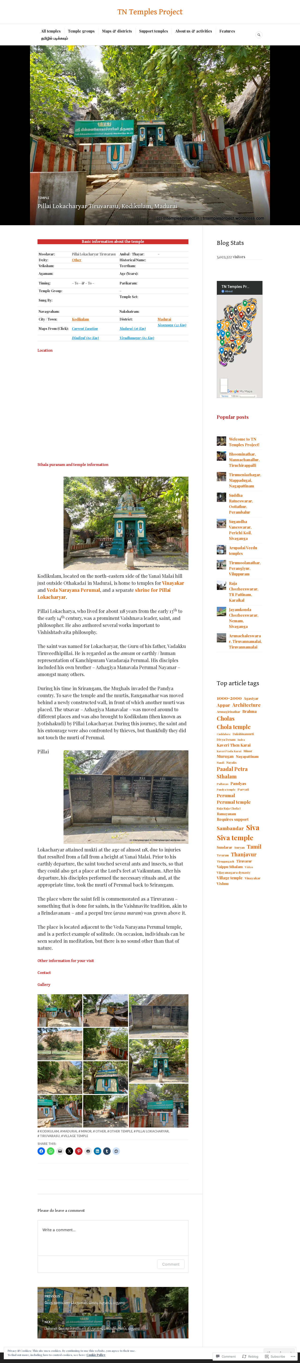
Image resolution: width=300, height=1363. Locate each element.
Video (249, 867)
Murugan (225, 756)
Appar (223, 705)
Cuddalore (224, 734)
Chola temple (234, 726)
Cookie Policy (95, 1355)
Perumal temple (234, 802)
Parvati (243, 789)
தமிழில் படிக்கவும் (54, 38)
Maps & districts (117, 31)
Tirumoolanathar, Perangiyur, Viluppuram (245, 568)
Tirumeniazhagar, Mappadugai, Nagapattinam (245, 480)
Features (227, 31)
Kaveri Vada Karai (229, 751)
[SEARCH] (258, 34)
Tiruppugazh (225, 861)
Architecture (246, 705)
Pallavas (222, 784)
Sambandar (230, 828)
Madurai (69, 1131)
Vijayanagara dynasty (234, 872)
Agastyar (251, 698)
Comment (171, 1264)
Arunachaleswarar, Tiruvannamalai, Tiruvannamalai (245, 641)
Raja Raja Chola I (228, 808)
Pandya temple (226, 789)
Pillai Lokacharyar (152, 1131)
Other (100, 1131)
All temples (51, 31)
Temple (43, 198)
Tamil (254, 846)
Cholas (226, 718)
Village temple (75, 1136)
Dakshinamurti (243, 734)
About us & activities (193, 31)
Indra (241, 739)
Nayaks (231, 762)
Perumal (226, 795)
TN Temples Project (150, 12)
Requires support (232, 819)
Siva (252, 827)
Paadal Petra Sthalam (232, 773)
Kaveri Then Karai (234, 745)
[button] (60, 1010)
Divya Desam (226, 739)
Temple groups (81, 31)
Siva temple (235, 837)
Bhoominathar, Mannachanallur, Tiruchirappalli (244, 460)
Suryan (239, 847)
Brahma (249, 711)
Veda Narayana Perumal (73, 590)
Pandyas (238, 783)
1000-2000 (229, 698)
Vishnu (223, 883)
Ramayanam (226, 814)
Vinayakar (173, 583)
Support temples (153, 31)
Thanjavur (244, 854)
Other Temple (120, 1131)
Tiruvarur (244, 861)
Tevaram (223, 855)
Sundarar (224, 847)
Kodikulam (49, 1131)
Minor (86, 1131)
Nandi (220, 762)
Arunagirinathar (228, 712)
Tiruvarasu (50, 1136)
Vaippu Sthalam (230, 866)
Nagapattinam (247, 756)
